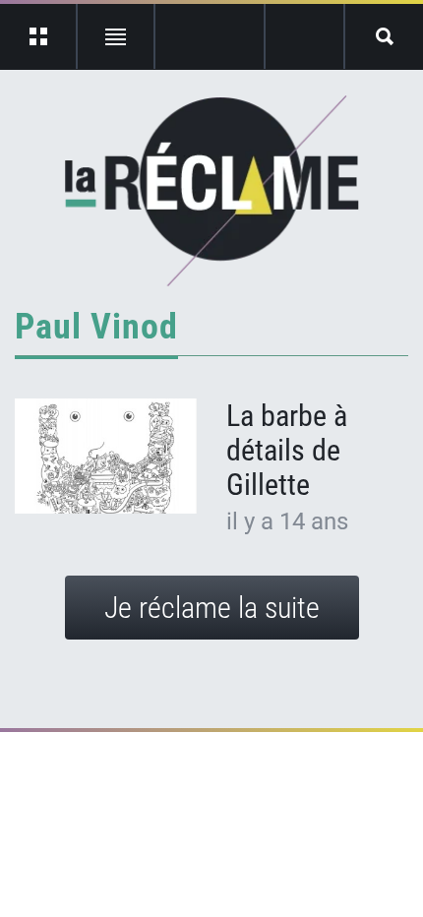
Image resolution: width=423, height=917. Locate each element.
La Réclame (212, 190)
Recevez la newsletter (304, 36)
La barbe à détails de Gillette (286, 450)
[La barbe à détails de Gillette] (106, 456)
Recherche (384, 36)
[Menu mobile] (39, 36)
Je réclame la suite (212, 607)
